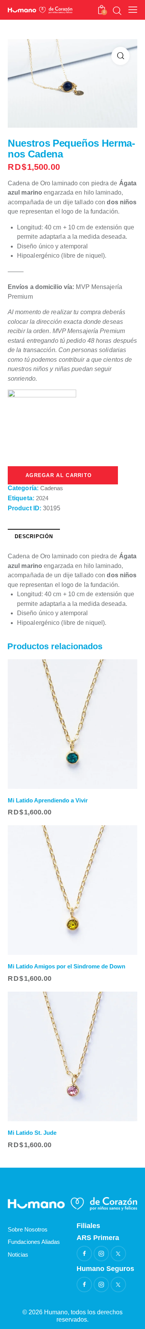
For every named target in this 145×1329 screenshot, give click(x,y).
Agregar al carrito (63, 475)
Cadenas (51, 488)
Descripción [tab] (34, 536)
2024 (42, 498)
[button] (120, 56)
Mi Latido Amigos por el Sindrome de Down (66, 966)
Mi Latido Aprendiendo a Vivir (48, 800)
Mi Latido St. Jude (32, 1132)
